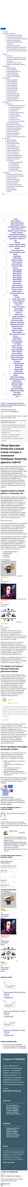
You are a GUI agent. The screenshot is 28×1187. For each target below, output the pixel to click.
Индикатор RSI (14, 165)
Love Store (18, 1044)
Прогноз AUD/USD (12, 90)
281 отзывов (5, 941)
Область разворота (12, 134)
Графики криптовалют (13, 179)
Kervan (20, 622)
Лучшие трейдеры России (14, 37)
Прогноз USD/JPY (12, 85)
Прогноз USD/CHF (12, 83)
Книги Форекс (11, 188)
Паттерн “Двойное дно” (16, 107)
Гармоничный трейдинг (14, 133)
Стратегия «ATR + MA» (13, 146)
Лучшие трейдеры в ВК (13, 40)
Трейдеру (6, 172)
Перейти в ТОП (5, 1184)
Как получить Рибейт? (13, 76)
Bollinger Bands (14, 169)
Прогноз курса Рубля (13, 93)
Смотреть (4, 583)
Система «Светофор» (13, 148)
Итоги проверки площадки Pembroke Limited (12, 439)
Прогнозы (6, 78)
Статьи (9, 191)
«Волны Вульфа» (11, 140)
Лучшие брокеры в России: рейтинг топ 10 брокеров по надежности (13, 404)
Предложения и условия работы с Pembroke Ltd (11, 431)
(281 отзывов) (5, 604)
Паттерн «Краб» (14, 114)
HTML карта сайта (9, 1162)
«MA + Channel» (11, 145)
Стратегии (7, 138)
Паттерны (10, 104)
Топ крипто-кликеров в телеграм (16, 57)
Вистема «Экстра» (12, 141)
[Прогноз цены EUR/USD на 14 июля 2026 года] (9, 990)
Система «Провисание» (13, 150)
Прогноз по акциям (12, 98)
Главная (6, 31)
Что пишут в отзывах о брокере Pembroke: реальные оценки (10, 435)
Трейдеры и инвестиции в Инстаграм (17, 231)
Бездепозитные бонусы (13, 71)
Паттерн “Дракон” (15, 109)
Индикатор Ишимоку (16, 170)
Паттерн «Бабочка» (15, 116)
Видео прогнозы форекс (14, 184)
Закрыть (3, 29)
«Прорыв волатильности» (14, 155)
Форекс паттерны (12, 1133)
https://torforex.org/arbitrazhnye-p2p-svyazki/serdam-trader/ (15, 843)
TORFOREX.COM (14, 1171)
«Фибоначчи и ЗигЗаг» (13, 158)
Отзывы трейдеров (12, 73)
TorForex (3, 403)
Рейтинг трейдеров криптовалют (16, 47)
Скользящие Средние (16, 162)
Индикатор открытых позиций (15, 176)
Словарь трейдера (12, 1131)
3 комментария (8, 1016)
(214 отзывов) (5, 627)
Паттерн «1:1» (13, 110)
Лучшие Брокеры (12, 69)
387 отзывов (5, 914)
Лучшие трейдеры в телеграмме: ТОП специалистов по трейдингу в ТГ (17, 50)
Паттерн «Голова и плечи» (17, 105)
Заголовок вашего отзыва (8, 866)
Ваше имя (4, 880)
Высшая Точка (22, 599)
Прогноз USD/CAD (12, 86)
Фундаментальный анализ (14, 128)
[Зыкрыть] (2, 1185)
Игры (5, 54)
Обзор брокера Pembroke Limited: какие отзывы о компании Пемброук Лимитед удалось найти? (13, 427)
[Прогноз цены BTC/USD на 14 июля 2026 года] (9, 1028)
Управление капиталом (13, 129)
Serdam (20, 576)
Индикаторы (10, 160)
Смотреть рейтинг (6, 804)
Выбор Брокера (11, 67)
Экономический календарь (14, 174)
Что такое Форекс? (12, 1105)
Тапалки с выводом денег (14, 62)
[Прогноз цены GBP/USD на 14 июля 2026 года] (9, 1009)
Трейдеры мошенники (13, 45)
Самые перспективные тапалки (16, 64)
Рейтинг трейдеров (9, 33)
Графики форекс (11, 177)
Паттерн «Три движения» (17, 121)
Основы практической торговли (16, 136)
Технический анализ (13, 122)
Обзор (3, 918)
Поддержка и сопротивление (15, 126)
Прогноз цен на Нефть (13, 95)
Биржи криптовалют (13, 74)
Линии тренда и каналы (14, 124)
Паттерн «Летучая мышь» (17, 112)
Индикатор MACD (15, 167)
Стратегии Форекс (12, 182)
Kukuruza (23, 1046)
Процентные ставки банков (15, 186)
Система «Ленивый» (13, 153)
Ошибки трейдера (12, 131)
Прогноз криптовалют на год (15, 100)
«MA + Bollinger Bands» (13, 143)
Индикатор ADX (14, 164)
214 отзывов (5, 967)
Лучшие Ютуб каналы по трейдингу (17, 38)
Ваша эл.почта (5, 885)
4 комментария (8, 997)
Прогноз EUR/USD (12, 79)
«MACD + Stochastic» (12, 152)
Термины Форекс (12, 189)
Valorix (24, 1048)
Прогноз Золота (11, 92)
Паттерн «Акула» (15, 119)
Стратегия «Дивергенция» (14, 157)
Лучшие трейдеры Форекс (14, 35)
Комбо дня (10, 55)
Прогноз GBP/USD (12, 81)
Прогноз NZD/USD (12, 88)
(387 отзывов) (5, 581)
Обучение (6, 102)
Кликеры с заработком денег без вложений (17, 247)
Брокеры (6, 66)
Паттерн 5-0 (13, 117)
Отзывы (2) (15, 411)
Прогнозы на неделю (13, 97)
